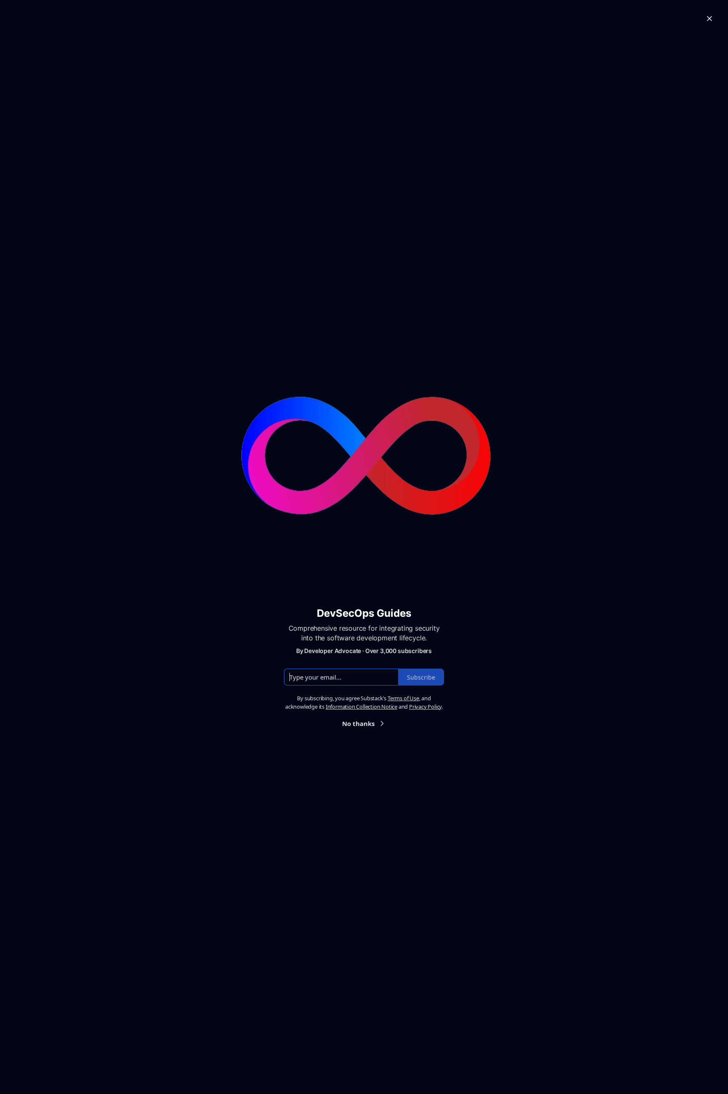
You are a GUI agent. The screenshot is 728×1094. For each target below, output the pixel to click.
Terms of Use (403, 698)
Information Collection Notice (361, 706)
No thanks (358, 723)
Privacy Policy (425, 706)
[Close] (709, 18)
